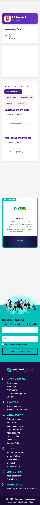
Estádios (10, 397)
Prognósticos (26, 98)
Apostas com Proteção (17, 409)
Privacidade (12, 422)
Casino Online (13, 436)
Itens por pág (9, 114)
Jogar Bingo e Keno (15, 429)
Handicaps (11, 386)
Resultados (11, 98)
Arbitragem (12, 390)
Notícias (21, 104)
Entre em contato (14, 419)
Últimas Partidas (13, 92)
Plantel (9, 104)
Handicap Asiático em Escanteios (22, 488)
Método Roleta (13, 433)
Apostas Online (14, 443)
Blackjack (11, 440)
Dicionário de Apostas (16, 393)
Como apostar (13, 383)
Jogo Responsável (15, 426)
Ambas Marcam (14, 406)
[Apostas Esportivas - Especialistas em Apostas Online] (20, 370)
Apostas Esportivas (25, 499)
